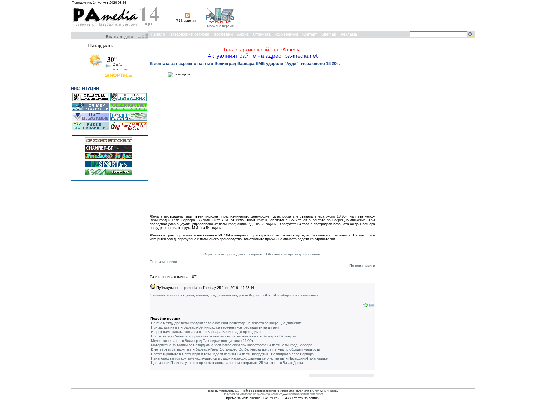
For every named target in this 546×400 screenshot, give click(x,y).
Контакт (309, 34)
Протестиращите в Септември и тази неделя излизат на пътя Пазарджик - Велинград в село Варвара (232, 354)
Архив (243, 34)
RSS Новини (286, 34)
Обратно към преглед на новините (293, 254)
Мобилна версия (220, 26)
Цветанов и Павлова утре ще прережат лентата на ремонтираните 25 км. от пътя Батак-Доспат (228, 363)
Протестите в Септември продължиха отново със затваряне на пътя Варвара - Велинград (223, 336)
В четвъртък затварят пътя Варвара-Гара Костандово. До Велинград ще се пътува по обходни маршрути (235, 349)
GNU (315, 390)
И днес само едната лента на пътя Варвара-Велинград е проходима (206, 332)
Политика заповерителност (305, 394)
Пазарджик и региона (189, 34)
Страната (262, 34)
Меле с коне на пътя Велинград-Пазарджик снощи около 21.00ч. (202, 341)
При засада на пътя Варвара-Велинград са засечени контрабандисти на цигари (215, 327)
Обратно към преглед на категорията (233, 254)
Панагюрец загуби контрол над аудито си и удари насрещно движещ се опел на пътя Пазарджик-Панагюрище (239, 358)
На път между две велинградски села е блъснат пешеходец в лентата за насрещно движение (226, 323)
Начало (158, 34)
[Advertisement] (359, 15)
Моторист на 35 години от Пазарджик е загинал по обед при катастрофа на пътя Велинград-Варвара (231, 345)
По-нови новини (362, 265)
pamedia (190, 288)
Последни (223, 34)
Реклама (349, 34)
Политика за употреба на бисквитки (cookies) (253, 394)
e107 (237, 390)
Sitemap (328, 34)
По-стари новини (163, 262)
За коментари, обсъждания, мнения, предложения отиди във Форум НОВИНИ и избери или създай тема (234, 295)
